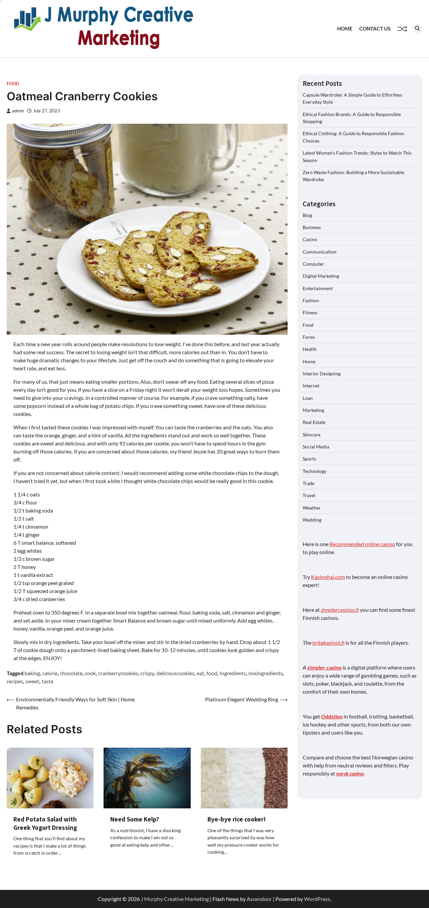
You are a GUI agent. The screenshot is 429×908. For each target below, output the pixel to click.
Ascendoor (259, 899)
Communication (319, 251)
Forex (309, 337)
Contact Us (374, 28)
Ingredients (233, 673)
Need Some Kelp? (134, 819)
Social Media (316, 446)
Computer (313, 264)
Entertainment (318, 288)
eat (200, 673)
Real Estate (314, 422)
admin (18, 110)
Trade (308, 483)
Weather (312, 508)
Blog (307, 215)
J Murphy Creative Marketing (175, 899)
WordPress (317, 899)
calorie (50, 673)
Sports (309, 459)
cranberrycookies (118, 673)
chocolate (71, 673)
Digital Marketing (321, 276)
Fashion (311, 300)
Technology (314, 471)
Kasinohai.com (328, 577)
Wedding (312, 520)
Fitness (310, 312)
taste (47, 681)
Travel (309, 495)
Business (312, 227)
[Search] (417, 29)
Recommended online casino (362, 544)
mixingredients (265, 673)
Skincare (311, 434)
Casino (310, 239)
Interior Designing (322, 373)
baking (32, 673)
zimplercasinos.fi (340, 609)
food (211, 673)
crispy (147, 673)
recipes (15, 681)
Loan (308, 398)
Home (345, 28)
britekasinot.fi (328, 642)
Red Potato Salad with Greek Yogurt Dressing (45, 823)
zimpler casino (324, 667)
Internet (311, 385)
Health (310, 349)
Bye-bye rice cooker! (236, 819)
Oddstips (332, 716)
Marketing (313, 410)
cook (90, 673)
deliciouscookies (175, 673)
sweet (32, 681)
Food (13, 83)
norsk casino (350, 773)
